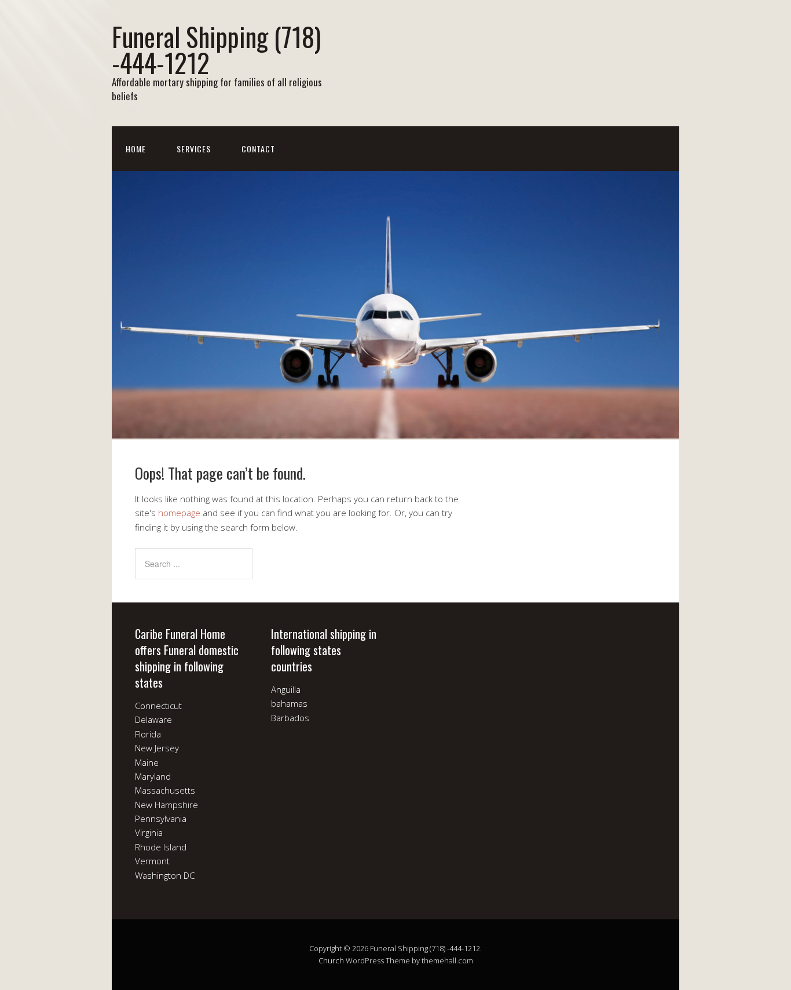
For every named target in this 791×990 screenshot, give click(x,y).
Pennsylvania (160, 818)
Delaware (153, 719)
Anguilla (286, 689)
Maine (147, 762)
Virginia (149, 832)
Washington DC (165, 875)
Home (136, 149)
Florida (148, 734)
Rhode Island (160, 847)
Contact (258, 149)
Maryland (153, 776)
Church (331, 960)
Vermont (152, 861)
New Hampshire (166, 804)
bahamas (289, 703)
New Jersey (157, 748)
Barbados (290, 718)
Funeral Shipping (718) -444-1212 (216, 49)
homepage (179, 512)
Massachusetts (165, 790)
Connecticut (158, 705)
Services (194, 149)
